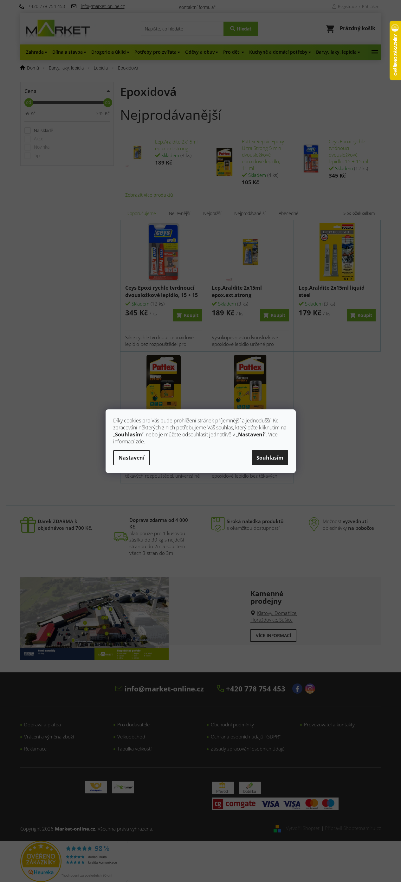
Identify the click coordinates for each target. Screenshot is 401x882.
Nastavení (132, 457)
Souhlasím (269, 457)
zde (140, 441)
